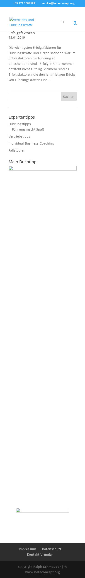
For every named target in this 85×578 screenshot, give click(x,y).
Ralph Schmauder (47, 566)
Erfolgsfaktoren (22, 32)
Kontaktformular (40, 554)
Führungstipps (20, 124)
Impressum (27, 549)
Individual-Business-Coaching (31, 143)
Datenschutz (51, 549)
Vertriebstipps (19, 136)
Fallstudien (17, 150)
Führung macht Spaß (28, 129)
